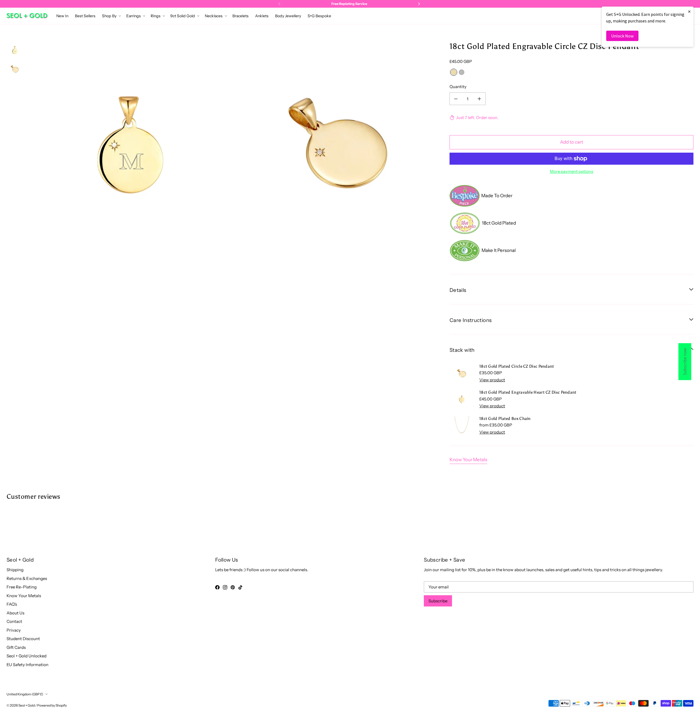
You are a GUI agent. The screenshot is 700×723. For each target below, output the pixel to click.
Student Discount (23, 638)
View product (492, 379)
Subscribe (437, 600)
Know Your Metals (468, 459)
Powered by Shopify (52, 705)
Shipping (15, 569)
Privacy (14, 630)
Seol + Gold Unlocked (26, 655)
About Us (15, 612)
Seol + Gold (26, 705)
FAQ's (12, 604)
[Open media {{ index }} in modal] (130, 145)
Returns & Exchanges (27, 578)
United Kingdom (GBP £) (25, 694)
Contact (14, 621)
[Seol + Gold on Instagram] (225, 587)
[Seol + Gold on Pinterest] (233, 587)
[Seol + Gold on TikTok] (240, 587)
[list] (234, 145)
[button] (111, 16)
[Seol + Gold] (27, 15)
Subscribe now (684, 361)
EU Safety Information (27, 664)
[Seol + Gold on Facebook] (217, 587)
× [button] (689, 11)
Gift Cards (16, 647)
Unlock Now (622, 36)
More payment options (571, 171)
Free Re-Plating (22, 587)
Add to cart (571, 142)
